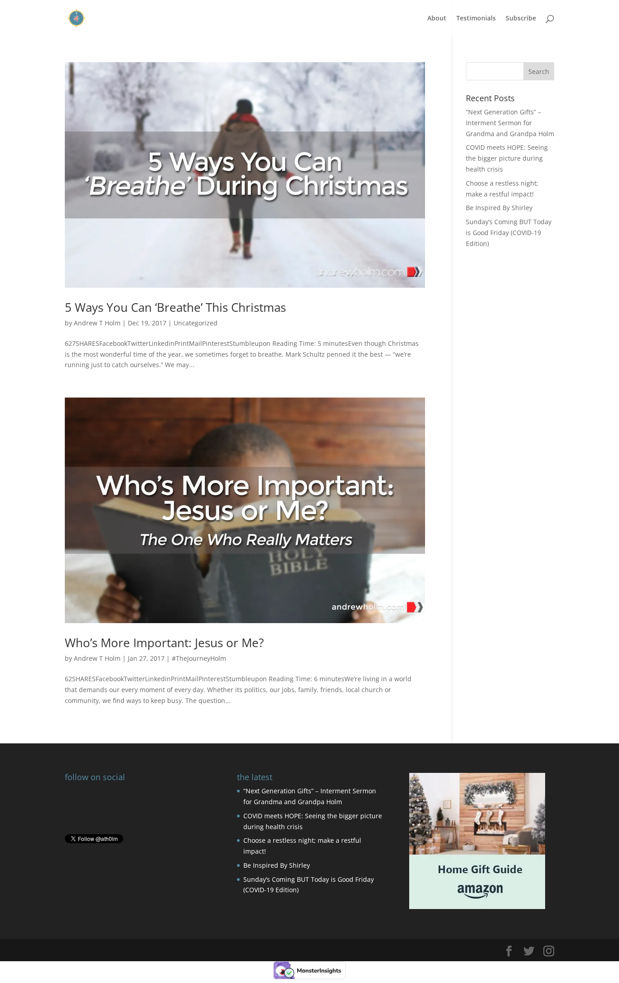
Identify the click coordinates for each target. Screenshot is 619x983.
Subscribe (521, 18)
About (436, 18)
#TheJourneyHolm (199, 658)
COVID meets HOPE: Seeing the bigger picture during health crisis (507, 158)
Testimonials (476, 18)
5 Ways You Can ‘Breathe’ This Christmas (175, 307)
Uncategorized (196, 323)
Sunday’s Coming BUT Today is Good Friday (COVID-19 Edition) (508, 232)
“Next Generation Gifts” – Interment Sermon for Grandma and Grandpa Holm (510, 123)
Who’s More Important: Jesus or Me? (164, 642)
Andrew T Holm (97, 323)
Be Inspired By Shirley (499, 207)
